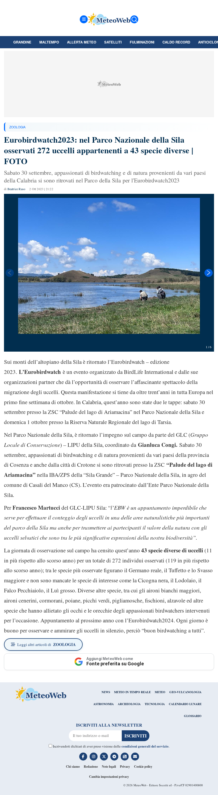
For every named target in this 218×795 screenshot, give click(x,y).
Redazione (91, 766)
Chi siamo (73, 766)
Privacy (125, 766)
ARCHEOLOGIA (129, 704)
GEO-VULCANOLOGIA (185, 692)
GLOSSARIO (193, 716)
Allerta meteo (81, 42)
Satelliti (113, 42)
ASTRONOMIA (103, 704)
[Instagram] (94, 757)
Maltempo (49, 42)
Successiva (208, 273)
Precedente (9, 273)
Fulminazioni (142, 42)
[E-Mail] (135, 757)
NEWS (106, 692)
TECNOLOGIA (155, 704)
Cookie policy (143, 766)
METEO (160, 692)
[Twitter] (104, 757)
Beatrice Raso (16, 189)
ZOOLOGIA (17, 127)
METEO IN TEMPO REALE (132, 692)
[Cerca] (134, 19)
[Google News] (125, 757)
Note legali (109, 766)
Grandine (22, 42)
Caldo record (176, 42)
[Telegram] (114, 757)
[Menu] (84, 19)
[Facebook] (83, 757)
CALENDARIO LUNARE (185, 704)
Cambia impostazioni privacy (109, 776)
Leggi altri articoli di (46, 644)
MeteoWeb (139, 785)
